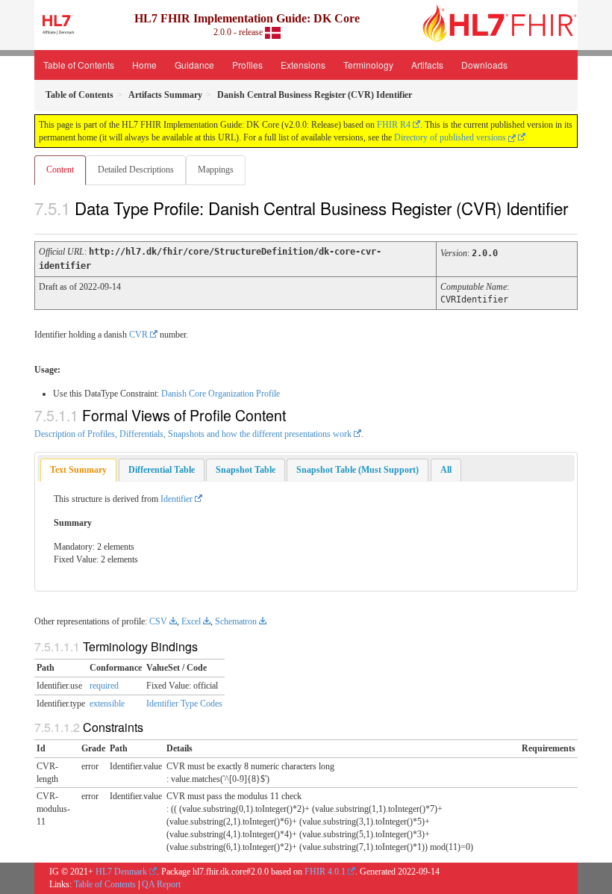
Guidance (194, 64)
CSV (158, 621)
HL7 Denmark (121, 871)
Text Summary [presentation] (78, 470)
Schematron (236, 621)
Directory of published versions (451, 137)
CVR (138, 334)
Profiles (247, 64)
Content (60, 169)
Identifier (176, 499)
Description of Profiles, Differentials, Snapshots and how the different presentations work (193, 434)
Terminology (368, 64)
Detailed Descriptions (136, 169)
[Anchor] (42, 224)
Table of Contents (78, 64)
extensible (107, 703)
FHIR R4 (393, 124)
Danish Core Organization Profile (220, 393)
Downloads (484, 64)
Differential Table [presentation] (161, 470)
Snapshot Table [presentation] (245, 470)
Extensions (303, 64)
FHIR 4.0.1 (325, 871)
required (104, 685)
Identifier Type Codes (184, 703)
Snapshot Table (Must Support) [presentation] (357, 470)
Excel (191, 621)
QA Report (161, 884)
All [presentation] (446, 470)
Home (144, 64)
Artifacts (427, 64)
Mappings (216, 169)
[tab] (78, 470)
